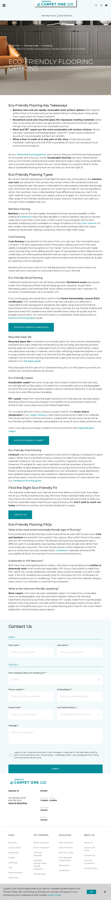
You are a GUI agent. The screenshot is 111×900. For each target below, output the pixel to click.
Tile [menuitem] (10, 867)
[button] (96, 5)
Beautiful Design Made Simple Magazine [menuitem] (40, 864)
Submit (55, 769)
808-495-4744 (65, 15)
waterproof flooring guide (27, 480)
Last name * (62, 645)
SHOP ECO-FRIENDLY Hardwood (31, 327)
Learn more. (54, 895)
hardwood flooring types (21, 318)
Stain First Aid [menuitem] (65, 847)
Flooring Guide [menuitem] (66, 852)
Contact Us (20, 514)
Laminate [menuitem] (13, 862)
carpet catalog (38, 415)
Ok (91, 892)
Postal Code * (14, 707)
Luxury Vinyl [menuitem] (14, 847)
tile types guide (32, 361)
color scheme (88, 223)
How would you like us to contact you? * (27, 673)
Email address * (64, 689)
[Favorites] (101, 5)
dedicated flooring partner (31, 154)
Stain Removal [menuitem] (66, 842)
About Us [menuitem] (88, 842)
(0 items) (106, 5)
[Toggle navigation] (4, 5)
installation (62, 550)
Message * (13, 725)
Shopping (47, 45)
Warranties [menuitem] (64, 865)
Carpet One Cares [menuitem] (89, 849)
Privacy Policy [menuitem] (91, 868)
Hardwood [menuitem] (13, 852)
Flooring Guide (31, 45)
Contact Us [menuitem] (89, 855)
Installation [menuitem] (64, 870)
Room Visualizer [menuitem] (41, 847)
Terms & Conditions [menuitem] (89, 862)
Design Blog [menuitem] (40, 874)
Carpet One (14, 45)
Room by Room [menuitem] (41, 842)
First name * (14, 645)
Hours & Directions (17, 803)
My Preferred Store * (66, 707)
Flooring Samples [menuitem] (38, 854)
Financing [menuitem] (13, 877)
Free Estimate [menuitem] (15, 872)
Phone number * (16, 689)
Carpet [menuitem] (11, 857)
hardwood (25, 217)
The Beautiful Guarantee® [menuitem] (65, 859)
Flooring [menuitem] (12, 842)
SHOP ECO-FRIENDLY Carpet (29, 440)
